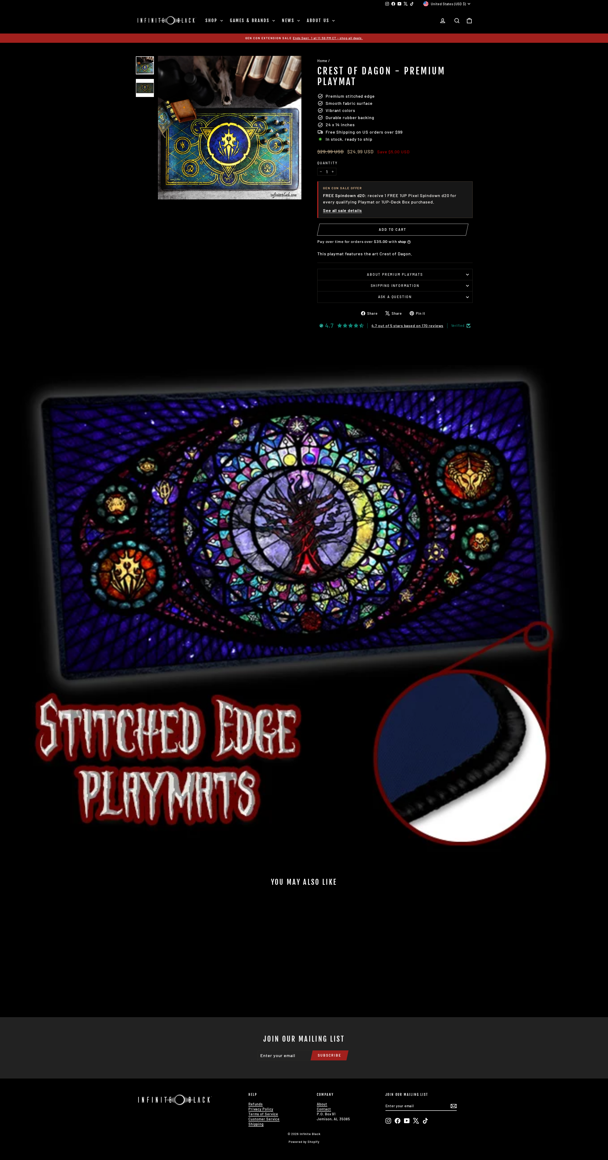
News (289, 20)
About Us (319, 20)
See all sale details (342, 210)
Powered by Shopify (304, 1142)
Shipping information (395, 286)
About (322, 1104)
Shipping (256, 1124)
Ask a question (395, 297)
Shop (212, 20)
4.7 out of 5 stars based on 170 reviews (407, 325)
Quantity (327, 163)
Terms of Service (263, 1114)
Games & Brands (250, 20)
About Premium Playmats (395, 274)
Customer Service (264, 1119)
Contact (324, 1109)
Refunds (255, 1104)
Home (322, 60)
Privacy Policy (260, 1109)
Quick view (175, 973)
